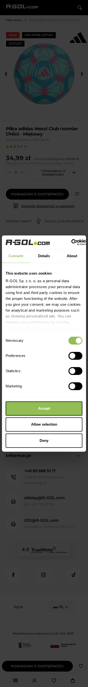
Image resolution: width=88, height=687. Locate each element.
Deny (44, 440)
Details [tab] (44, 256)
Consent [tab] (16, 256)
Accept (44, 408)
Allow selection (44, 424)
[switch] (75, 356)
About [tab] (72, 256)
